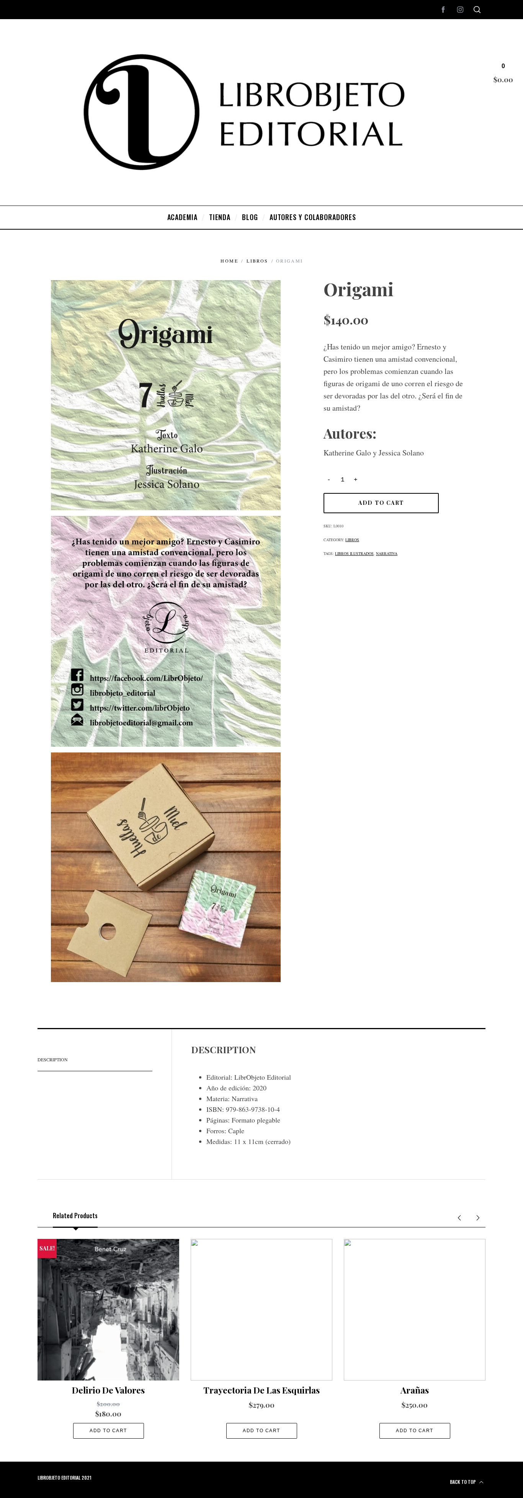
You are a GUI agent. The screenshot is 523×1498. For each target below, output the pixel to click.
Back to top (463, 1481)
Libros (257, 261)
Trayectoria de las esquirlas (261, 1390)
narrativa (386, 553)
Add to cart (381, 502)
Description (53, 1059)
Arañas (414, 1390)
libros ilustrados (354, 553)
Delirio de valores (108, 1390)
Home (229, 261)
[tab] (95, 1059)
